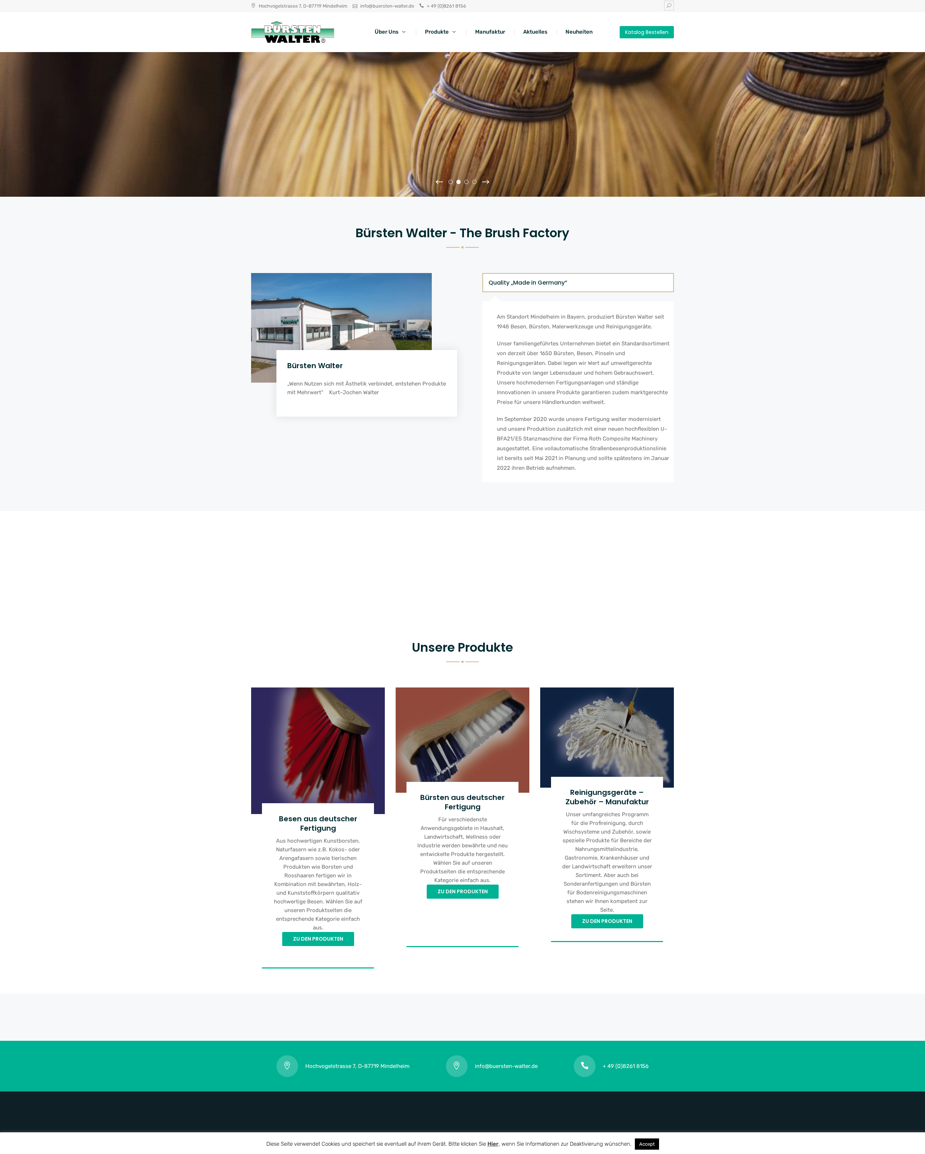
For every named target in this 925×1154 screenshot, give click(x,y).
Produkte (437, 32)
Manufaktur (490, 32)
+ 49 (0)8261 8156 (446, 6)
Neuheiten (579, 32)
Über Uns (387, 32)
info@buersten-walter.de (387, 6)
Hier (493, 1144)
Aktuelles (535, 32)
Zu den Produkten (318, 938)
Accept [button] (647, 1144)
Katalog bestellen (646, 32)
